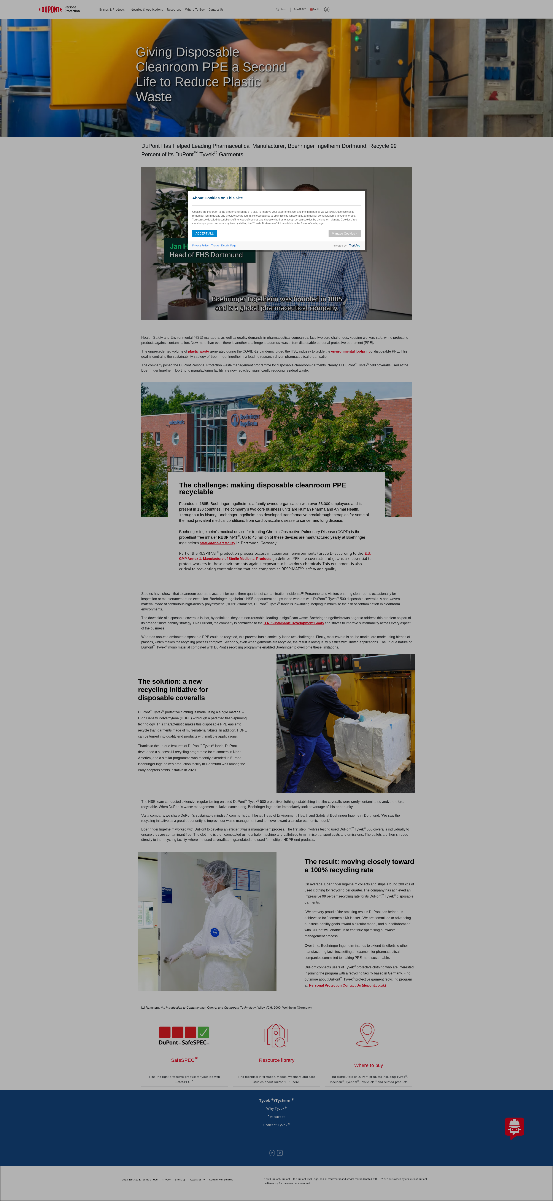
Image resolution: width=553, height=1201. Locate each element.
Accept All (204, 233)
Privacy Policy (200, 245)
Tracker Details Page (223, 245)
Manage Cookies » (345, 233)
